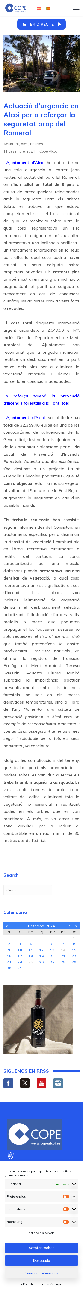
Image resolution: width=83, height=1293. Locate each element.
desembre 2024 (41, 926)
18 (30, 956)
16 (9, 956)
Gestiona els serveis (40, 1232)
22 (74, 956)
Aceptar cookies (41, 1248)
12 (41, 950)
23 (9, 962)
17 (20, 956)
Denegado (41, 1260)
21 (63, 956)
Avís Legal (54, 1284)
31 (20, 968)
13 (52, 950)
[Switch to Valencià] (47, 8)
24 (20, 962)
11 (30, 950)
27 (52, 962)
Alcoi (24, 144)
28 (63, 962)
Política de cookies (32, 1284)
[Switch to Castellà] (39, 8)
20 (52, 956)
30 (9, 968)
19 (41, 956)
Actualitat (11, 144)
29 (74, 962)
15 (74, 950)
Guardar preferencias (42, 1273)
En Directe (42, 24)
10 (20, 950)
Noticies (36, 144)
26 (41, 962)
